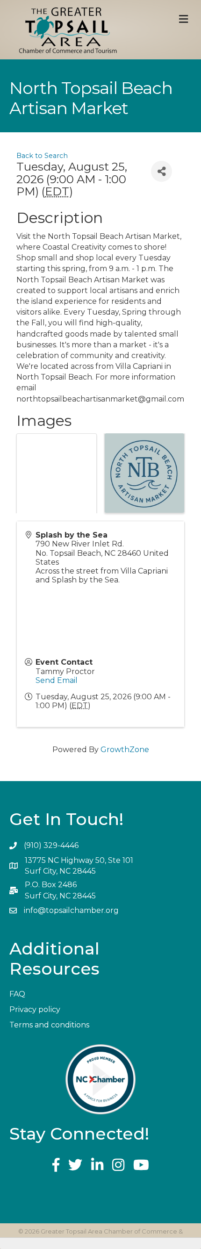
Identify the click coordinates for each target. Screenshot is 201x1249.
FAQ (17, 994)
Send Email (57, 680)
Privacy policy (34, 1009)
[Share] (161, 171)
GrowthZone (124, 749)
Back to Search (42, 155)
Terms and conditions (49, 1024)
